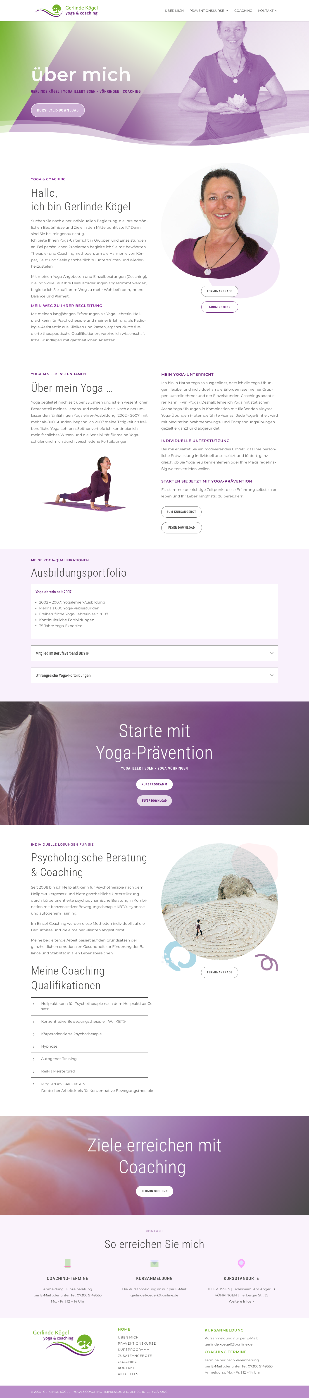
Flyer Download (181, 527)
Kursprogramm (154, 784)
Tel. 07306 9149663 (86, 1295)
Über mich (174, 11)
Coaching (243, 11)
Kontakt (265, 11)
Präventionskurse (207, 11)
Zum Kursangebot (181, 512)
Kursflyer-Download (58, 110)
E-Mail (216, 1366)
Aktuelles (128, 1374)
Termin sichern (154, 1191)
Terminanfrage (220, 291)
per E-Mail (42, 1295)
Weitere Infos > (241, 1301)
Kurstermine (220, 307)
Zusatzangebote (135, 1356)
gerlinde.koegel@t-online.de (154, 1295)
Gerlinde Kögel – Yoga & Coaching (72, 1391)
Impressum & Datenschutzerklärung (136, 1391)
